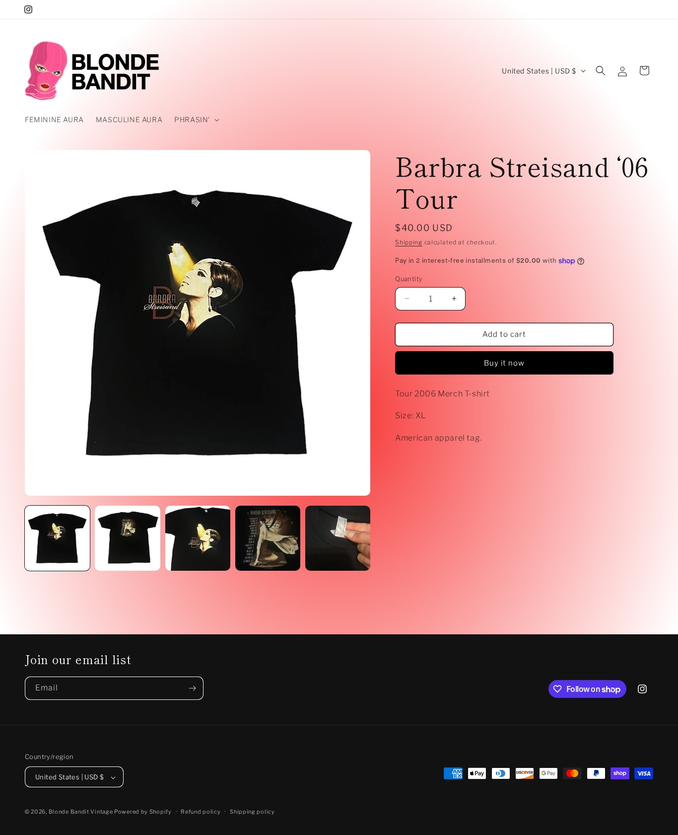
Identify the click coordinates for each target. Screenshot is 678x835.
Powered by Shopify (143, 812)
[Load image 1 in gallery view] (57, 538)
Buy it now (504, 363)
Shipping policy (252, 811)
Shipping (408, 242)
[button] (195, 119)
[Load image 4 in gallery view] (267, 538)
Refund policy (200, 811)
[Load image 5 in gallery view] (337, 538)
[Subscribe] (192, 688)
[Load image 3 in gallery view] (197, 538)
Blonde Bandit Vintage (81, 812)
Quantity (408, 279)
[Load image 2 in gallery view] (127, 538)
